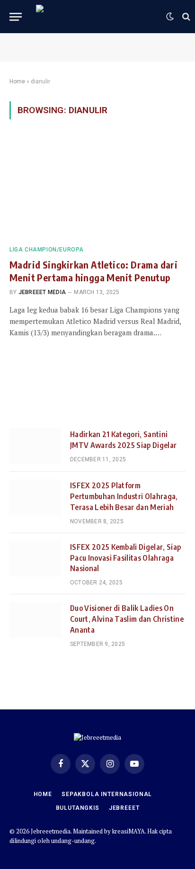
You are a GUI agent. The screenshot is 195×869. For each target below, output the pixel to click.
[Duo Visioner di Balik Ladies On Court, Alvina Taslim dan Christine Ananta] (35, 620)
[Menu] (15, 16)
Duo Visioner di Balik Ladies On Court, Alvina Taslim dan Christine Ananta (127, 619)
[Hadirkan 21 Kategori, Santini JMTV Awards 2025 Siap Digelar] (35, 446)
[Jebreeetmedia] (96, 16)
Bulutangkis (77, 808)
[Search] (185, 16)
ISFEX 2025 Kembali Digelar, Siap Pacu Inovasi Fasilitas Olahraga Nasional (125, 557)
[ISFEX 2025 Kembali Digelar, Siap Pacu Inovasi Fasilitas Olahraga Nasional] (35, 559)
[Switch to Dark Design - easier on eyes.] (170, 16)
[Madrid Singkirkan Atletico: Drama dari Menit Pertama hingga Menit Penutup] (97, 187)
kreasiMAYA (128, 831)
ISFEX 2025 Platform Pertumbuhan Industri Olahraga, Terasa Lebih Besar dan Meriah (124, 496)
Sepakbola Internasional (107, 794)
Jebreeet (124, 808)
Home (17, 81)
